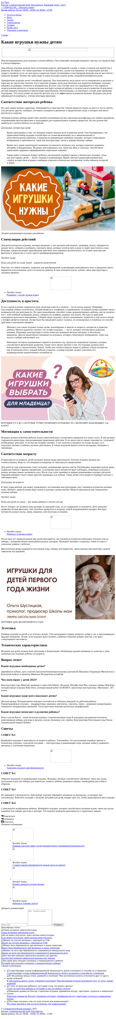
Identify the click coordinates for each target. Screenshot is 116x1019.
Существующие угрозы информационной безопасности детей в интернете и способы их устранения (55, 973)
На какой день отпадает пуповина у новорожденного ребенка (31, 963)
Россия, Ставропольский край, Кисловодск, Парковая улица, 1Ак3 (33, 5)
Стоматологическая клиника (17, 1008)
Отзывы (11, 25)
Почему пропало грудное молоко (28, 884)
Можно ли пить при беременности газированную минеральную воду (34, 953)
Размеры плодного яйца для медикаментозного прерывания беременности (48, 846)
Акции (10, 20)
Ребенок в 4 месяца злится (25, 903)
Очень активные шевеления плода (17, 932)
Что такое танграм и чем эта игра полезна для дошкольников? (36, 1004)
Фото (9, 17)
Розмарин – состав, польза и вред (23, 295)
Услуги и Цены (14, 15)
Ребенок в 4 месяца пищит (19, 534)
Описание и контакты (17, 30)
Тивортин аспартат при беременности (25, 768)
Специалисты (13, 22)
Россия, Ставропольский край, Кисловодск (22, 1011)
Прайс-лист (12, 27)
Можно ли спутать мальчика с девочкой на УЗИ (24, 943)
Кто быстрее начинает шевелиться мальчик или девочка (28, 958)
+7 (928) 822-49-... (17, 7)
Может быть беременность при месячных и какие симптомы (30, 948)
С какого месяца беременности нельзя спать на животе (38, 865)
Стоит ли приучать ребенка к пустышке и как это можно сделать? (39, 988)
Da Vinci (5, 2)
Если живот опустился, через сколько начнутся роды (26, 937)
